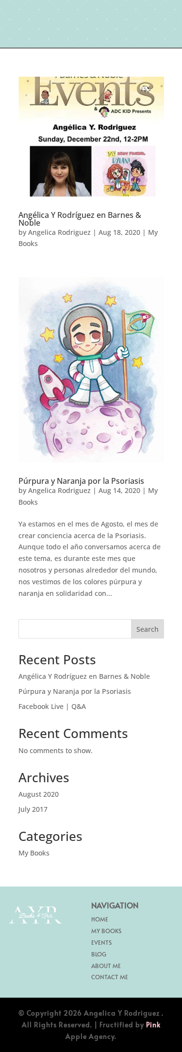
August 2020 (38, 794)
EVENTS (101, 942)
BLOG (98, 954)
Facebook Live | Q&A (52, 706)
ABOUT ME (106, 966)
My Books (34, 852)
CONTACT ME (109, 977)
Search (147, 629)
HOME (99, 919)
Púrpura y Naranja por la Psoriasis (81, 481)
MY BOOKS (106, 931)
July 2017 (33, 809)
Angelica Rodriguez (59, 232)
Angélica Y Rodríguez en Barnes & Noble (79, 219)
